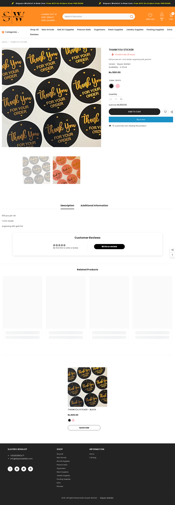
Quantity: (113, 94)
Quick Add (84, 427)
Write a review (109, 246)
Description (67, 205)
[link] (23, 332)
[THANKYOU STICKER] (87, 387)
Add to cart (134, 111)
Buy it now (141, 119)
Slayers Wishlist (123, 64)
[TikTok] (23, 468)
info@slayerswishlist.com (21, 458)
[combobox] (95, 16)
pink (73, 420)
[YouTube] (30, 468)
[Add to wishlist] (165, 112)
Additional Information (94, 205)
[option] (51, 97)
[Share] (171, 112)
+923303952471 (17, 455)
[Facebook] (10, 468)
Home (4, 42)
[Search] (98, 16)
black (69, 420)
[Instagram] (16, 468)
